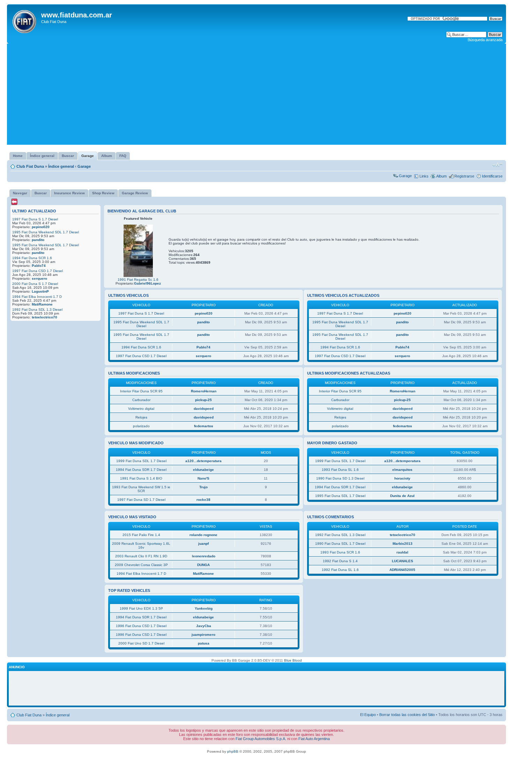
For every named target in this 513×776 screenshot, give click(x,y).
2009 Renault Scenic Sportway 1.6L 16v (141, 545)
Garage (84, 166)
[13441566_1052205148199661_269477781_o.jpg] (138, 276)
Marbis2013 (402, 543)
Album (441, 176)
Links (424, 176)
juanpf (203, 543)
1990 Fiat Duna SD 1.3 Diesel (340, 478)
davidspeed (204, 408)
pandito (38, 240)
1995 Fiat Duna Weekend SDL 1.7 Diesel (45, 232)
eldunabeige (203, 470)
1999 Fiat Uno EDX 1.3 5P (141, 608)
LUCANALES (402, 561)
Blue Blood (293, 660)
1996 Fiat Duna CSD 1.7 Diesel (141, 626)
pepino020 (41, 227)
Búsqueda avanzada (485, 40)
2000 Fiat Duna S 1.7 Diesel (35, 284)
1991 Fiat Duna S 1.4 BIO (141, 478)
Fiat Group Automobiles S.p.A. (261, 739)
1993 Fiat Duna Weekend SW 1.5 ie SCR (141, 489)
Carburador (141, 400)
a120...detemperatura (203, 461)
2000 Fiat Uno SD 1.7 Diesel (141, 643)
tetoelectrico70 (44, 317)
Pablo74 (39, 266)
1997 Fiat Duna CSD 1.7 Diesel (37, 271)
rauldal (402, 552)
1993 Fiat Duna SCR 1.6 (340, 552)
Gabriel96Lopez (147, 283)
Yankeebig (204, 608)
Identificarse (492, 176)
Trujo (203, 487)
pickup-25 (203, 400)
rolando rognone (203, 535)
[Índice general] (25, 20)
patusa (203, 643)
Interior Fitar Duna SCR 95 (141, 391)
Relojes (141, 417)
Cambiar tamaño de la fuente (497, 165)
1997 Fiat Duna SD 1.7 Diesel (141, 500)
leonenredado (203, 556)
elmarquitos (402, 470)
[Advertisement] (256, 96)
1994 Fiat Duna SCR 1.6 (32, 258)
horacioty (402, 478)
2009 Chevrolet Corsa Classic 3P (141, 565)
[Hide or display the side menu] (14, 201)
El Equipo (368, 715)
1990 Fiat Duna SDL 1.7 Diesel (340, 543)
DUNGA (203, 565)
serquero (39, 278)
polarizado (141, 426)
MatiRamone (42, 304)
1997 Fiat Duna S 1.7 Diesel (35, 219)
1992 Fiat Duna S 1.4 (340, 561)
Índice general (61, 166)
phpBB (232, 751)
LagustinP (40, 291)
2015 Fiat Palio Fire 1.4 (141, 535)
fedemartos (203, 426)
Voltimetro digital (141, 408)
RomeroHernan (203, 391)
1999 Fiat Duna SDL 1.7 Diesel (141, 461)
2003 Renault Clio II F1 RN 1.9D (141, 556)
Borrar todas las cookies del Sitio (407, 715)
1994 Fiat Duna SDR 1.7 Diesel (141, 470)
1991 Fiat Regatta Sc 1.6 (138, 279)
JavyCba (203, 626)
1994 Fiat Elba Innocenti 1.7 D (37, 297)
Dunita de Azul (402, 496)
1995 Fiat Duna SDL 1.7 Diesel (340, 496)
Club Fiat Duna (30, 166)
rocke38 (203, 500)
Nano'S (203, 478)
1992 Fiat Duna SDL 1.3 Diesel (37, 309)
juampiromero (203, 634)
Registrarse (464, 176)
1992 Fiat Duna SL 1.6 (340, 570)
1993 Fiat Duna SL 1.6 (340, 470)
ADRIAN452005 (402, 570)
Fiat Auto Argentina (314, 739)
